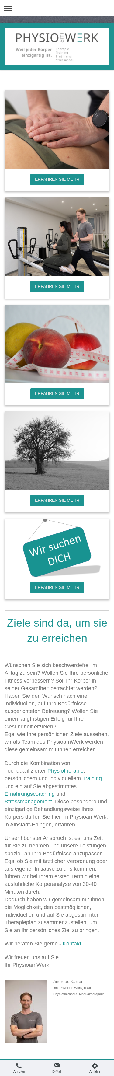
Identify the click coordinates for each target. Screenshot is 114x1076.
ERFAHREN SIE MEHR (57, 179)
